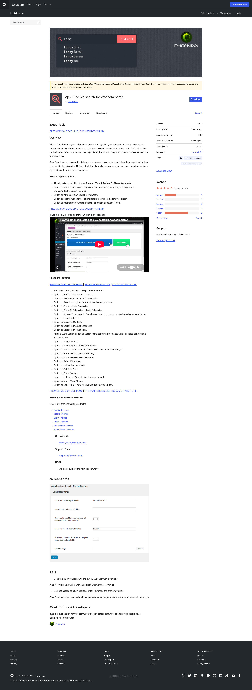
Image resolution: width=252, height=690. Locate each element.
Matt (200, 655)
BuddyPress (203, 664)
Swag (154, 664)
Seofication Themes (63, 425)
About (13, 651)
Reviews (69, 113)
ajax (180, 158)
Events (154, 655)
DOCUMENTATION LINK (92, 131)
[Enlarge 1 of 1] (145, 487)
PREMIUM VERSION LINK (97, 284)
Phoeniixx (73, 101)
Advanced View (164, 171)
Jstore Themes (61, 414)
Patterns (61, 664)
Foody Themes (61, 410)
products (197, 158)
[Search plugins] (38, 22)
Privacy (13, 664)
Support (198, 113)
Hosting (13, 660)
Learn (106, 651)
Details (56, 113)
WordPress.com (205, 651)
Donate (155, 660)
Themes (60, 655)
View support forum (165, 240)
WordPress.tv (111, 664)
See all (199, 218)
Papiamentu (40, 676)
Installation (85, 113)
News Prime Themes (64, 429)
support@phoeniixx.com (70, 455)
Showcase (61, 651)
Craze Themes (61, 421)
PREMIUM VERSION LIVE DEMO (66, 284)
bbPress (202, 660)
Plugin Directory (17, 13)
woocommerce (195, 163)
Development (102, 113)
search (184, 163)
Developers (109, 660)
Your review (162, 218)
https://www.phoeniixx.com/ (72, 442)
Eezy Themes (60, 417)
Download (195, 99)
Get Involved (156, 651)
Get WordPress (239, 4)
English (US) (197, 152)
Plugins (60, 660)
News (12, 655)
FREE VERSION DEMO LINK (64, 131)
